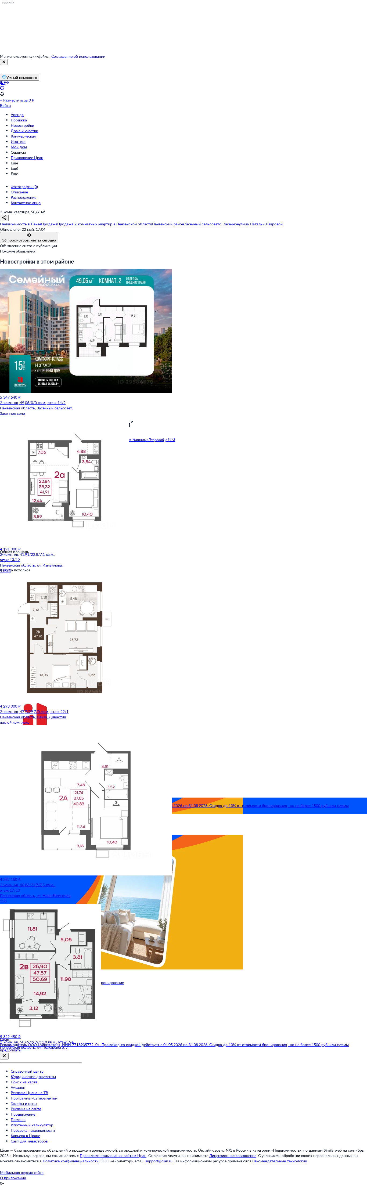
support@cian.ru (158, 1160)
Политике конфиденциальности (71, 1160)
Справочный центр (27, 1071)
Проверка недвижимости (33, 1130)
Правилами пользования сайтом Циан (113, 1155)
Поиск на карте (24, 1081)
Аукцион (18, 1087)
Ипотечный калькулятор (32, 1124)
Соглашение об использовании (78, 56)
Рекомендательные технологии (279, 1160)
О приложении (13, 1177)
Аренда (17, 114)
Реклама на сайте (26, 1108)
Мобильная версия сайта (22, 1172)
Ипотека (18, 141)
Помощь (18, 1119)
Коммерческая (23, 136)
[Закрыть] (4, 62)
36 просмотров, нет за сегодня (29, 240)
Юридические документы (33, 1076)
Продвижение (23, 1114)
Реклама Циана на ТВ (29, 1092)
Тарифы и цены (24, 1103)
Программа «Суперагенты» (34, 1098)
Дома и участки (24, 130)
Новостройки (22, 125)
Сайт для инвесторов (29, 1141)
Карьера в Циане (25, 1135)
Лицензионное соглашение (232, 1155)
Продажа (19, 119)
